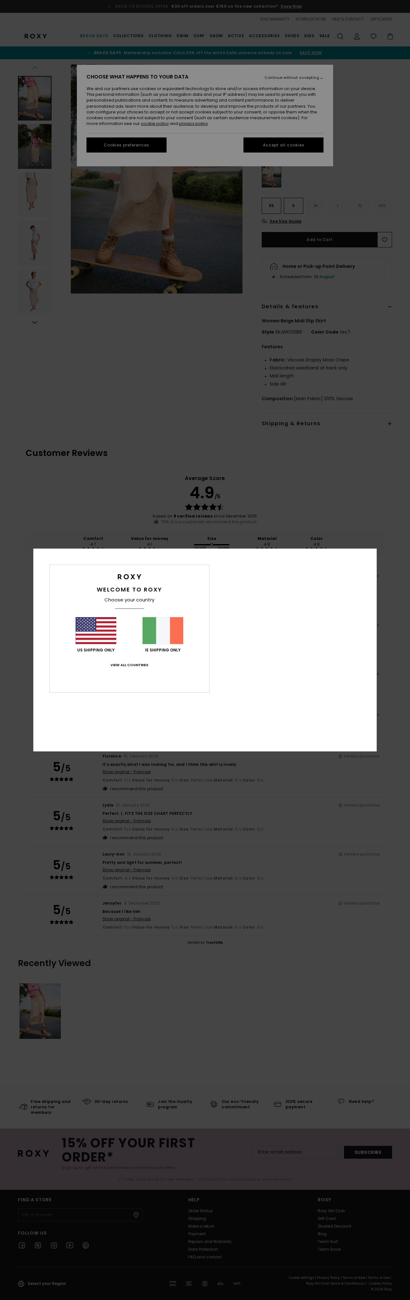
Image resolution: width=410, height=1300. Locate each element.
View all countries (129, 664)
